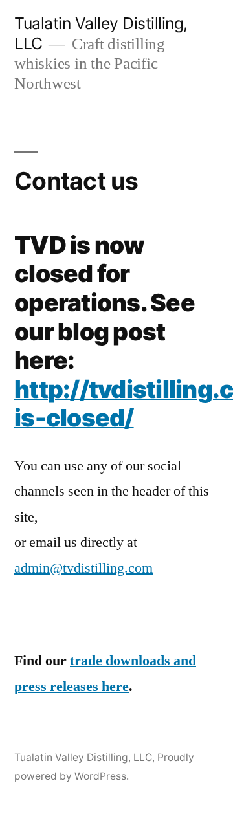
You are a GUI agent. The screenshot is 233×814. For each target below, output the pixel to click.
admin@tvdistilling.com (83, 568)
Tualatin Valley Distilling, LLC (83, 757)
